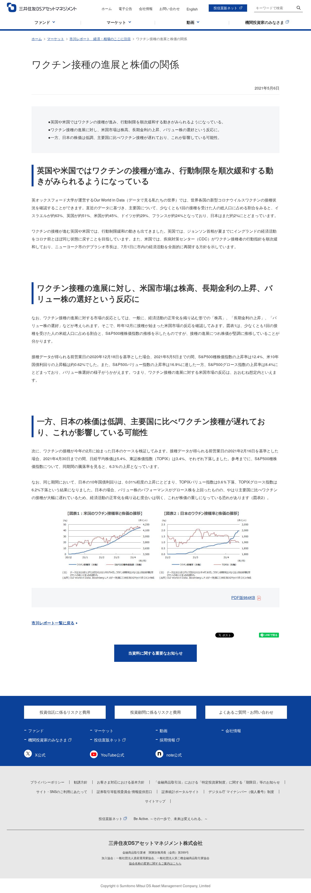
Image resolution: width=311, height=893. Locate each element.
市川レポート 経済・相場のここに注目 (100, 38)
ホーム (107, 8)
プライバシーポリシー (47, 782)
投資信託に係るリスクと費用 (65, 712)
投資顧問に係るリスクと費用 (155, 712)
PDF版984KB (243, 597)
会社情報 (146, 8)
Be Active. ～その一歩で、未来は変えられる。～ (171, 818)
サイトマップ (155, 801)
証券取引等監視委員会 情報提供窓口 (124, 791)
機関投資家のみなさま (47, 740)
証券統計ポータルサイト (180, 791)
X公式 (40, 755)
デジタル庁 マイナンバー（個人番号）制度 (241, 791)
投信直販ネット (225, 7)
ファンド (36, 730)
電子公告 (125, 8)
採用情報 (167, 740)
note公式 (174, 755)
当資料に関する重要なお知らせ (155, 653)
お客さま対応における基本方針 (121, 782)
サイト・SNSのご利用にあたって (61, 791)
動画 (163, 730)
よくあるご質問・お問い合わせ (246, 712)
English (192, 9)
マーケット (55, 38)
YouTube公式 (112, 755)
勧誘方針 (80, 782)
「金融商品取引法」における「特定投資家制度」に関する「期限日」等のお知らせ (217, 782)
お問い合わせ (169, 8)
